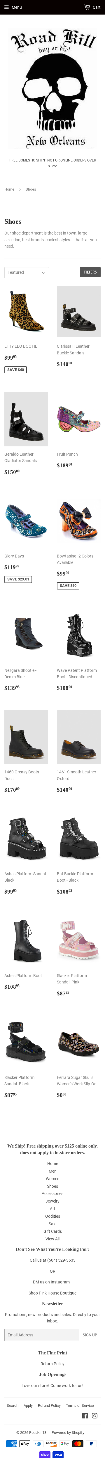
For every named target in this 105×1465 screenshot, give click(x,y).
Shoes (52, 1186)
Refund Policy (49, 1405)
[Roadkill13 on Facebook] (85, 1416)
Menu (17, 7)
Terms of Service (80, 1405)
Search (12, 1405)
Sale (52, 1223)
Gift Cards (52, 1231)
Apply (28, 1405)
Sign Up (90, 1335)
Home (9, 189)
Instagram (60, 1282)
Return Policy (52, 1363)
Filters (90, 272)
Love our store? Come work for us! (52, 1385)
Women (53, 1178)
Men (53, 1171)
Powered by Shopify (68, 1432)
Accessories (52, 1193)
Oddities (52, 1216)
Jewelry (53, 1201)
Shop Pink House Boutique (52, 1293)
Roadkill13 (37, 1432)
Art (52, 1208)
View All (53, 1239)
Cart (96, 7)
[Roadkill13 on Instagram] (95, 1416)
